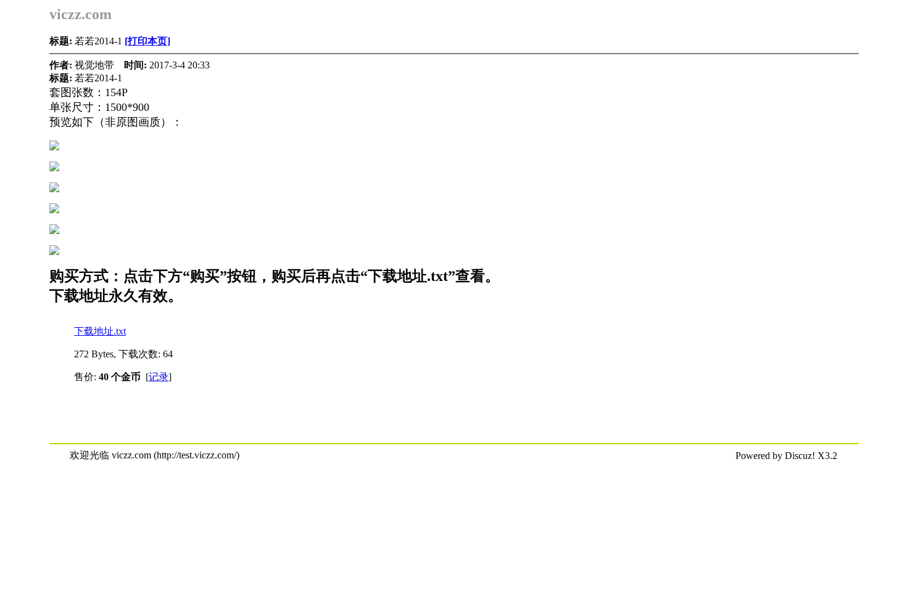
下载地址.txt (100, 331)
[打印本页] (147, 41)
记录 (158, 377)
